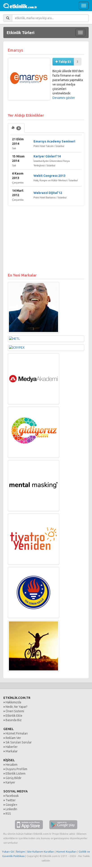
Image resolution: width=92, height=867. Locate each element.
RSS (8, 813)
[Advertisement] (46, 237)
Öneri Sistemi (15, 711)
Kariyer (10, 782)
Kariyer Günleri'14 (47, 156)
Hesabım (11, 764)
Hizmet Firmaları (17, 733)
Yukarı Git (8, 851)
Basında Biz (14, 720)
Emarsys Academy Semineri (54, 141)
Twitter (11, 800)
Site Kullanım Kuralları (40, 851)
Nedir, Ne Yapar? (16, 706)
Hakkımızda (13, 702)
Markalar (12, 751)
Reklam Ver (13, 738)
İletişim (20, 851)
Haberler (12, 747)
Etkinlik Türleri (20, 32)
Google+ (11, 804)
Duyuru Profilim (16, 769)
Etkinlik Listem (15, 773)
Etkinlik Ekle (14, 715)
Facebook (12, 796)
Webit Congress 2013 (49, 175)
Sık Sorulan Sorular (19, 742)
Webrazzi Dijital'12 (47, 193)
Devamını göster (63, 98)
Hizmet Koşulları (66, 851)
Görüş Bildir (13, 778)
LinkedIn (11, 809)
